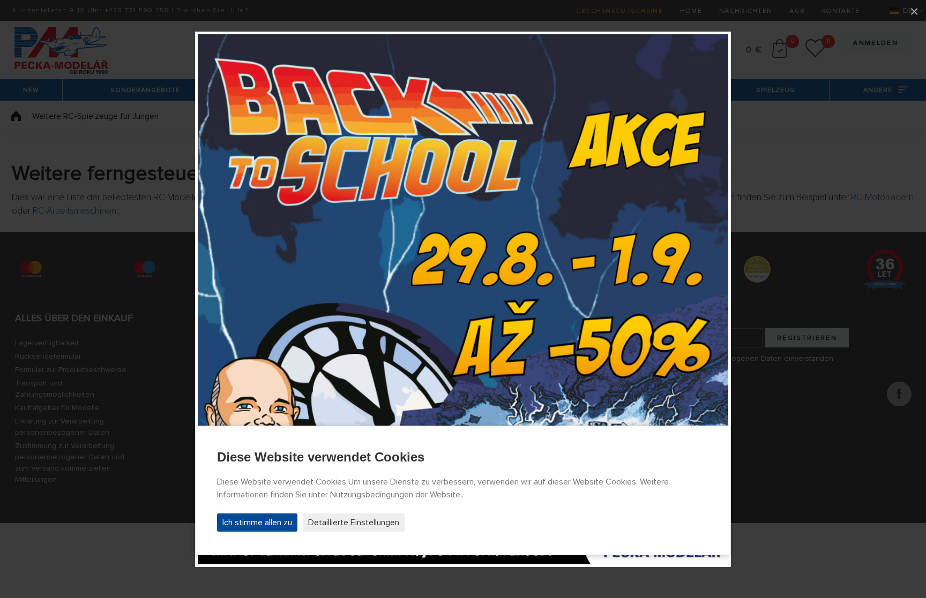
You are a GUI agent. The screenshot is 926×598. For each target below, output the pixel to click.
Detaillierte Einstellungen (353, 522)
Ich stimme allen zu (257, 522)
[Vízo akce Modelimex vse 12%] (463, 299)
